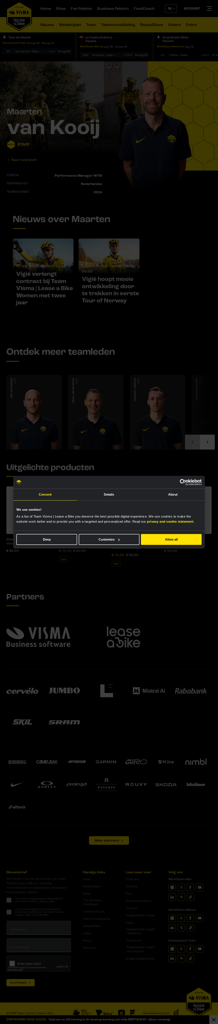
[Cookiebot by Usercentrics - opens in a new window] (183, 482)
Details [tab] (109, 494)
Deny (47, 539)
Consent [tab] (45, 494)
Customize (107, 539)
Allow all (171, 539)
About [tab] (173, 494)
